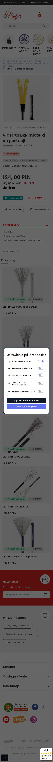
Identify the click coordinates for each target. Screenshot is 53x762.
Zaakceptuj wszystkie (26, 406)
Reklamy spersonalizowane (23, 391)
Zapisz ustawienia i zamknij (26, 400)
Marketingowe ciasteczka (22, 368)
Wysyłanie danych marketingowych (19, 383)
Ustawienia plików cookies (26, 355)
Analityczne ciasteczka (21, 375)
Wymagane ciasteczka (21, 361)
